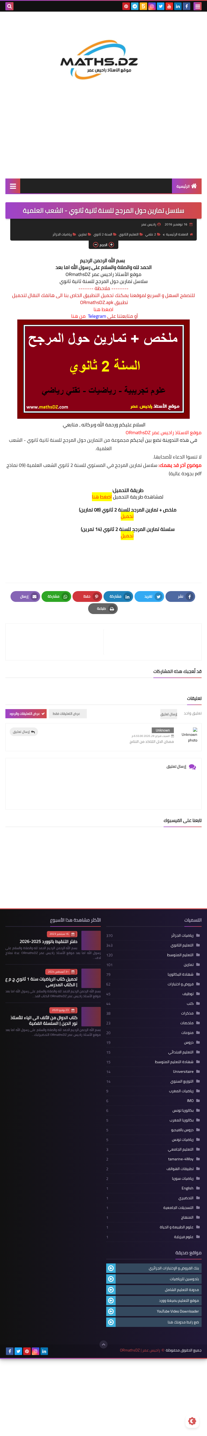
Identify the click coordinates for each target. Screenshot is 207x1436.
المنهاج (187, 1217)
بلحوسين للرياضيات (184, 1278)
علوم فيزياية (184, 1236)
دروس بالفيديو (182, 1129)
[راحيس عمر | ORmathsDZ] (103, 50)
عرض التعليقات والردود (24, 713)
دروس (189, 1042)
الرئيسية (183, 186)
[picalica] (53, 1351)
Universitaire (183, 1071)
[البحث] (9, 6)
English (188, 1188)
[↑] (103, 1344)
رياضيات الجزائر (62, 234)
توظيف (188, 993)
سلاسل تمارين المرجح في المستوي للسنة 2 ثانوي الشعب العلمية (92, 465)
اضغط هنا (103, 309)
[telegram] (135, 6)
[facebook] (186, 6)
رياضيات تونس (183, 1139)
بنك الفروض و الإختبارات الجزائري (174, 1268)
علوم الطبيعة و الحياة (177, 1227)
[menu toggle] (198, 6)
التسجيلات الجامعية (178, 1207)
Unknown (163, 730)
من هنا (78, 316)
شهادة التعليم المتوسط (174, 1061)
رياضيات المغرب (181, 1090)
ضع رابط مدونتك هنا (183, 1322)
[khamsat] (143, 6)
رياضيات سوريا (183, 1178)
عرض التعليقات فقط (66, 713)
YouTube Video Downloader (178, 1311)
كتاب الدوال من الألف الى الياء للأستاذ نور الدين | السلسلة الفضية (44, 1020)
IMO (190, 1100)
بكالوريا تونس (183, 1110)
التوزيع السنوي (182, 1081)
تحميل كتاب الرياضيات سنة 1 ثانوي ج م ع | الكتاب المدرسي (41, 982)
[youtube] (169, 6)
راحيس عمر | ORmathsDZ (140, 1350)
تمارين (82, 234)
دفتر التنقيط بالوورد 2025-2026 (48, 941)
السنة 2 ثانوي (103, 234)
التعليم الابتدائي (181, 1052)
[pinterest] (126, 6)
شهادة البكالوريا (181, 974)
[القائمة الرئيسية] (12, 185)
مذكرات (187, 1013)
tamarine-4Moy (181, 1158)
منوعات (187, 1032)
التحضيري (186, 1197)
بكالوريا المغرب (182, 1120)
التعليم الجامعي (181, 1149)
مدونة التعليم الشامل (182, 1289)
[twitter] (160, 6)
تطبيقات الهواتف (180, 1168)
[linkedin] (178, 6)
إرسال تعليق (21, 732)
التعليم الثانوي (129, 234)
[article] (57, 642)
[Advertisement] (103, 138)
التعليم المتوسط (180, 954)
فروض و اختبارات (181, 983)
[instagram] (152, 6)
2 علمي (150, 234)
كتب (190, 1003)
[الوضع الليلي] (192, 1421)
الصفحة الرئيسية (177, 234)
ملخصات (187, 1022)
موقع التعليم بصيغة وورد (179, 1300)
